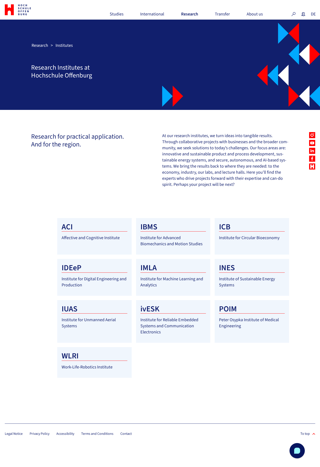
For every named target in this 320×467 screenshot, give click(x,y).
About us (255, 16)
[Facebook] (312, 159)
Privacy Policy (39, 433)
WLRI (70, 355)
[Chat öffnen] (297, 450)
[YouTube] (312, 143)
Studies (116, 16)
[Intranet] (303, 14)
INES (227, 267)
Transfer (222, 16)
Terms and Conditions (97, 433)
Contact (126, 433)
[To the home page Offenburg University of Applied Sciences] (29, 9)
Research (189, 16)
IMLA (148, 267)
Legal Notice (14, 433)
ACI (67, 226)
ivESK (149, 308)
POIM (228, 308)
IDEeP (71, 267)
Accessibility (65, 433)
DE (313, 14)
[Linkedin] (312, 151)
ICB (224, 226)
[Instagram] (312, 135)
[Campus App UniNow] (312, 166)
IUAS (69, 308)
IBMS (148, 226)
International (152, 16)
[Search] (293, 14)
